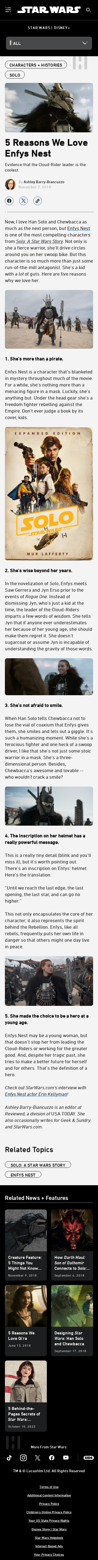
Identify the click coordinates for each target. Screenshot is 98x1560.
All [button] (17, 43)
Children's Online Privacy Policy (49, 1512)
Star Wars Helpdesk (49, 1537)
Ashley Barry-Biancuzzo (44, 181)
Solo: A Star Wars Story (38, 1165)
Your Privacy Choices (49, 1554)
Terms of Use (49, 1487)
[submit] (88, 10)
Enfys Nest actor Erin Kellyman (36, 1094)
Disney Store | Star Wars (49, 1529)
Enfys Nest (78, 228)
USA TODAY (47, 1116)
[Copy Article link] (37, 200)
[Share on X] (23, 200)
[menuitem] (9, 9)
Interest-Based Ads (49, 1546)
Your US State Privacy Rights (49, 1520)
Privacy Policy (49, 1503)
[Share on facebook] (9, 200)
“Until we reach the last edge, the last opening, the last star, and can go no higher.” (44, 894)
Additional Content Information (49, 1495)
